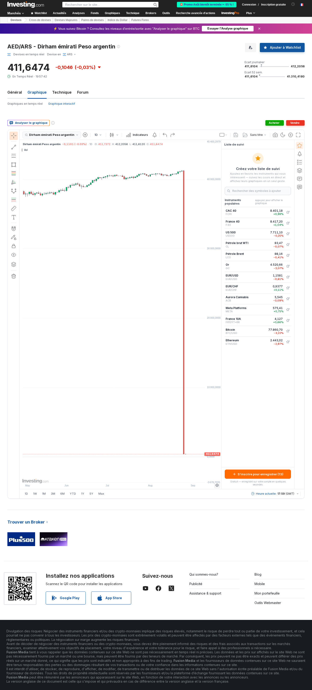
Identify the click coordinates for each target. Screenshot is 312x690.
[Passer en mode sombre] (282, 134)
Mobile (259, 584)
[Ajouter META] (288, 309)
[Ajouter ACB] (288, 299)
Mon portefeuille (267, 593)
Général (14, 92)
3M (53, 493)
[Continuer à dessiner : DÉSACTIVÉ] (13, 237)
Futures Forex (140, 20)
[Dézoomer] (108, 477)
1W (35, 493)
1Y (82, 493)
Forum (82, 92)
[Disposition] (223, 134)
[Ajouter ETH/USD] (288, 342)
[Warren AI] (299, 187)
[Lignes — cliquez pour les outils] (13, 147)
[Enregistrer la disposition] (235, 134)
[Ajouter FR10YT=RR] (288, 320)
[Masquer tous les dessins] (13, 255)
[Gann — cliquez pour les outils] (13, 182)
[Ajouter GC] (288, 266)
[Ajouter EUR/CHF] (288, 288)
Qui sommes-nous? (203, 574)
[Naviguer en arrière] (121, 477)
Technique (62, 92)
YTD (73, 493)
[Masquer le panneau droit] (219, 314)
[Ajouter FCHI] (288, 212)
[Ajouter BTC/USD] (288, 331)
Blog (257, 574)
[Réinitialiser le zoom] (133, 477)
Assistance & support (205, 593)
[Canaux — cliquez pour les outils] (13, 156)
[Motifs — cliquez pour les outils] (13, 191)
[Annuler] (164, 134)
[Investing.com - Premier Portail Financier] (25, 4)
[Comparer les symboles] (85, 134)
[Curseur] (13, 136)
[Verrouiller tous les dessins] (13, 246)
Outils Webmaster (267, 603)
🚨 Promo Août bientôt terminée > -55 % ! (207, 4)
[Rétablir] (172, 134)
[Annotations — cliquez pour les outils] (13, 217)
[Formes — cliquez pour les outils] (13, 165)
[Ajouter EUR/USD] (288, 277)
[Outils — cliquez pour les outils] (13, 208)
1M (44, 493)
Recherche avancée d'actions (195, 13)
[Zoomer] (114, 477)
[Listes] (299, 162)
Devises (16, 20)
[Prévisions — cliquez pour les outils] (13, 200)
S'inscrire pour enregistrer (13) (260, 474)
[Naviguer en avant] (127, 477)
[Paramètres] (217, 485)
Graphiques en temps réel (25, 103)
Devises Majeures (66, 20)
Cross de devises (40, 20)
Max (101, 493)
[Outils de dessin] (21, 314)
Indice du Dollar (117, 20)
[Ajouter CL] (288, 244)
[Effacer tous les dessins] (13, 276)
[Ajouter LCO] (288, 255)
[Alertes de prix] (154, 134)
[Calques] (13, 264)
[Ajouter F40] (288, 223)
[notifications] (293, 4)
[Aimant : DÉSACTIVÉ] (13, 228)
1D (26, 493)
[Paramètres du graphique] (290, 134)
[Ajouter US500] (288, 234)
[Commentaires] (299, 178)
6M (62, 493)
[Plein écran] (298, 134)
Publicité (195, 584)
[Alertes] (299, 154)
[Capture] (275, 134)
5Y (91, 493)
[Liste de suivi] (299, 145)
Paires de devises (92, 20)
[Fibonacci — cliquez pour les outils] (13, 173)
